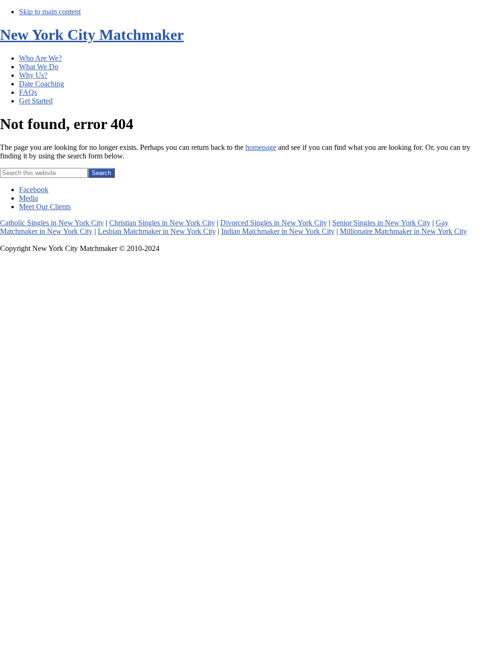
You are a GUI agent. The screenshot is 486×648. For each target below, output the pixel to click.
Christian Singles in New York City (162, 223)
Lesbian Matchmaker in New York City (157, 231)
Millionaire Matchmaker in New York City (403, 231)
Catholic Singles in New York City (52, 223)
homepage (260, 147)
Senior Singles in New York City (381, 223)
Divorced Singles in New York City (273, 223)
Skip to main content (50, 12)
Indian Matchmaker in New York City (278, 231)
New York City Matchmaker (92, 34)
